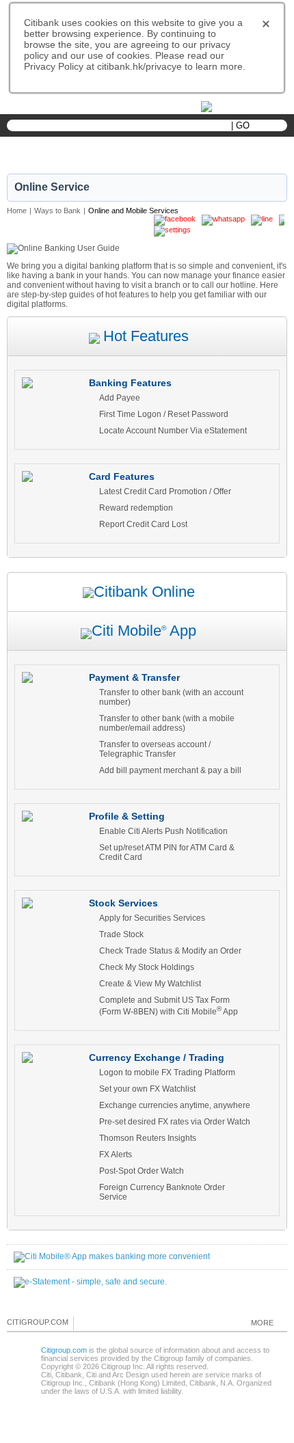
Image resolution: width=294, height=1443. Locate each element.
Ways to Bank (57, 210)
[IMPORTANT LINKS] (236, 105)
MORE (262, 1323)
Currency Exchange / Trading (156, 1057)
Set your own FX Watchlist (147, 1089)
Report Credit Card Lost (143, 524)
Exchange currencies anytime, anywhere (174, 1105)
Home (17, 210)
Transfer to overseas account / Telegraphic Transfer (155, 749)
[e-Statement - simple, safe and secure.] (90, 1281)
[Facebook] (85, 1323)
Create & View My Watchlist (150, 983)
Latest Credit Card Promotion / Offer (165, 491)
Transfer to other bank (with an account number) (171, 697)
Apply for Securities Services (152, 918)
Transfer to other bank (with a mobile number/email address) (167, 723)
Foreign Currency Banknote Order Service (162, 1192)
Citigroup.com (64, 1350)
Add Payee (119, 398)
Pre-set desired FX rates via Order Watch (174, 1122)
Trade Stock (121, 934)
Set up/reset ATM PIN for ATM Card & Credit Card (167, 852)
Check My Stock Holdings (146, 967)
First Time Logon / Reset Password (163, 414)
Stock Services (123, 903)
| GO (240, 125)
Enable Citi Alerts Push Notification (163, 831)
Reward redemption (136, 508)
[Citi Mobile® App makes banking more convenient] (112, 1256)
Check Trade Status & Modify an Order (170, 951)
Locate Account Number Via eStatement (173, 430)
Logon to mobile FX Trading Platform (167, 1072)
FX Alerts (115, 1154)
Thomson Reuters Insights (147, 1138)
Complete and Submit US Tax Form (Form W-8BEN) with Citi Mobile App (168, 1005)
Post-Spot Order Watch (141, 1171)
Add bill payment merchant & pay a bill (170, 770)
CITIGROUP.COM (37, 1322)
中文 (109, 107)
